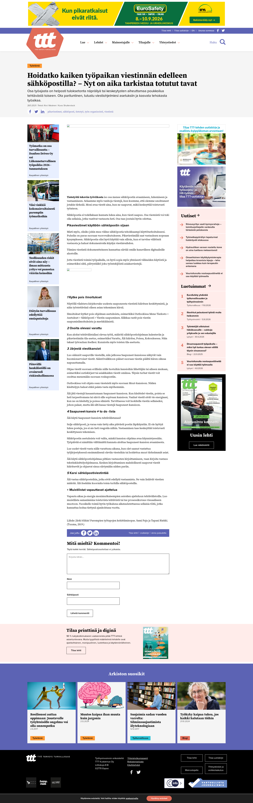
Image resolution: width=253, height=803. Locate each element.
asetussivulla (132, 798)
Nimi (69, 579)
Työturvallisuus (140, 738)
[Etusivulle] (45, 41)
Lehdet (98, 42)
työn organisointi (94, 111)
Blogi (185, 738)
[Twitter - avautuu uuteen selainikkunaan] (139, 772)
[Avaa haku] (223, 42)
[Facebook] (218, 30)
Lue (82, 42)
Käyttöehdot (133, 765)
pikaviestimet (55, 111)
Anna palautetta (158, 533)
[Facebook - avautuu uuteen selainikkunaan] (131, 772)
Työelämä (35, 65)
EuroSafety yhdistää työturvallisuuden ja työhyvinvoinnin (197, 298)
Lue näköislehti (201, 445)
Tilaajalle (145, 42)
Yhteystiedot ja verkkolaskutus (216, 768)
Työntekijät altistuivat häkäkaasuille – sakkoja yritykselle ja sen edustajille (201, 330)
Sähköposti (73, 594)
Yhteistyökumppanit (137, 758)
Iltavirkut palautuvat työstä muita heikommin (204, 314)
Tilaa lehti (166, 30)
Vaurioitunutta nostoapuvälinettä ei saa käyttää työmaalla (204, 363)
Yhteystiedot (167, 42)
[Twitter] (223, 30)
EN (193, 30)
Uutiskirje (144, 533)
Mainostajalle (121, 42)
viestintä (108, 111)
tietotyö (80, 111)
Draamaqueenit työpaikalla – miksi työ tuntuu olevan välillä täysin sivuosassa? (202, 347)
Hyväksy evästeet (159, 798)
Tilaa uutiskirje (181, 30)
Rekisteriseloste (135, 761)
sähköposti (68, 111)
